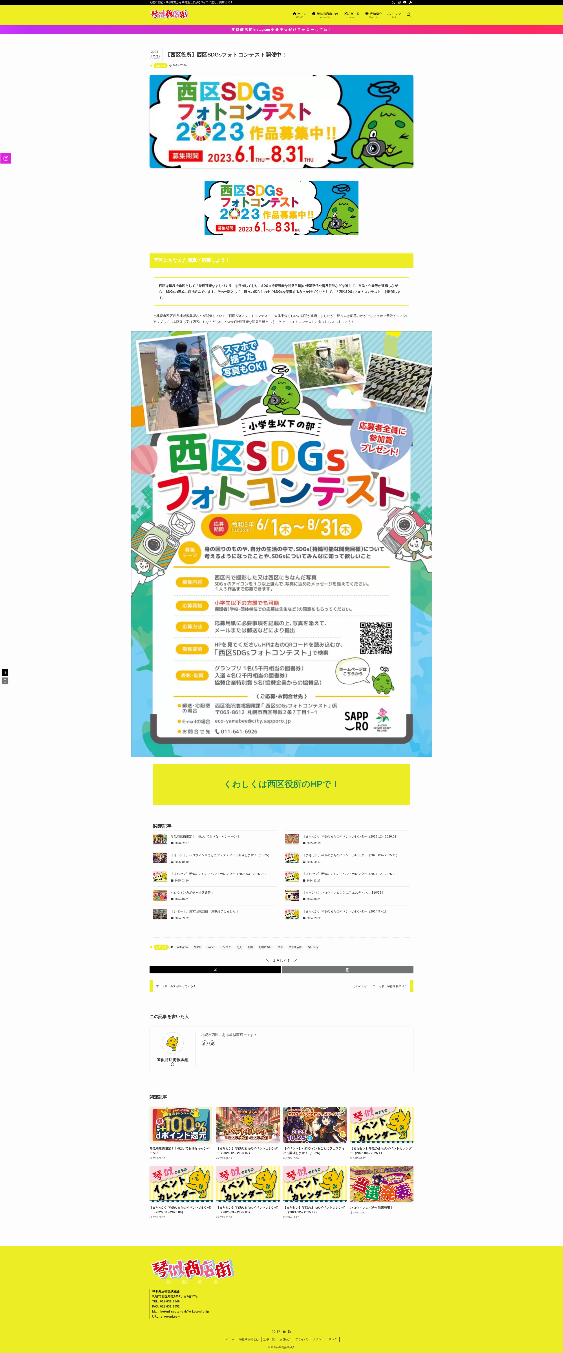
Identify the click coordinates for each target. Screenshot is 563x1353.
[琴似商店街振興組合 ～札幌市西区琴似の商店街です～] (169, 15)
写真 (239, 947)
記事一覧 (269, 1339)
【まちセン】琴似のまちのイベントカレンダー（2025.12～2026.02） (351, 836)
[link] (205, 1043)
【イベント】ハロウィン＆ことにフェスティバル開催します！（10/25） (221, 855)
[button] (215, 969)
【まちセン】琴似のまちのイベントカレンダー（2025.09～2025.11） (351, 855)
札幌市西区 (265, 947)
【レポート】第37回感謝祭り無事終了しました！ (205, 911)
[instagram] (399, 2)
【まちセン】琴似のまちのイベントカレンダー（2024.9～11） (346, 911)
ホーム (230, 1339)
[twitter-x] (393, 2)
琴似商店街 (295, 947)
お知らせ (160, 65)
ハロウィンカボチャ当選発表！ (192, 892)
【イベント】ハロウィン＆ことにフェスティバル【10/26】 (343, 892)
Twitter (211, 947)
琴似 (280, 947)
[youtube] (405, 2)
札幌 (250, 947)
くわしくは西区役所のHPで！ (281, 784)
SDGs (197, 947)
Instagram (182, 947)
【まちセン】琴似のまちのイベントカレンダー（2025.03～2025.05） (219, 874)
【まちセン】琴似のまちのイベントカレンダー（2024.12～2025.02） (351, 874)
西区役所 (312, 947)
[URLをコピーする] (347, 969)
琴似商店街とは (249, 1339)
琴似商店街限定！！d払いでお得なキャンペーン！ (205, 836)
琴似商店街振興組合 (172, 1062)
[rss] (410, 2)
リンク (333, 1339)
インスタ (225, 947)
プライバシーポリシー (309, 1339)
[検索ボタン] (408, 15)
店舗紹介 (285, 1339)
